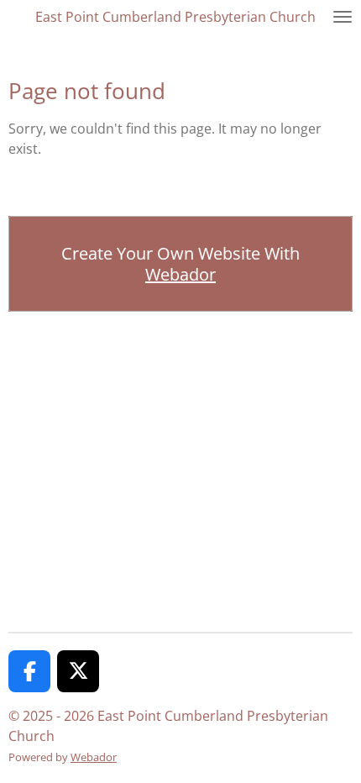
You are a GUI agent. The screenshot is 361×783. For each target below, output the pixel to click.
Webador (180, 274)
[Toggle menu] (342, 17)
